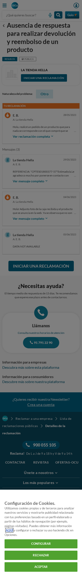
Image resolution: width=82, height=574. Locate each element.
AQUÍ (9, 530)
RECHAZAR (41, 555)
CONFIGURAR (41, 543)
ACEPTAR (41, 567)
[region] (41, 532)
